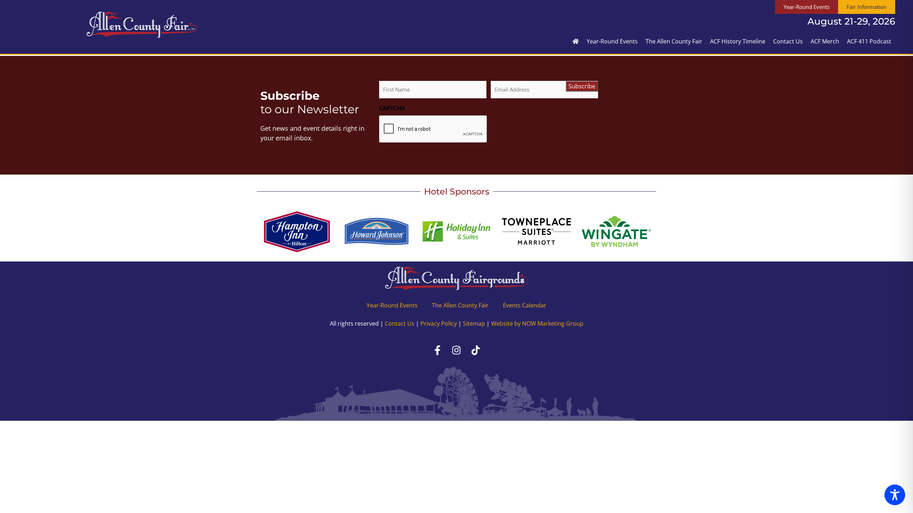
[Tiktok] (475, 350)
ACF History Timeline (737, 41)
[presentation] (433, 129)
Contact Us (788, 41)
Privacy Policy (438, 323)
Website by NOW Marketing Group (537, 323)
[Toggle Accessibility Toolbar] (895, 495)
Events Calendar (524, 305)
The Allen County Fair (674, 41)
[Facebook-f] (437, 350)
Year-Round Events (612, 41)
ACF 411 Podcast (869, 41)
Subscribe (581, 86)
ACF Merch (825, 41)
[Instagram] (456, 350)
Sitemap (474, 323)
